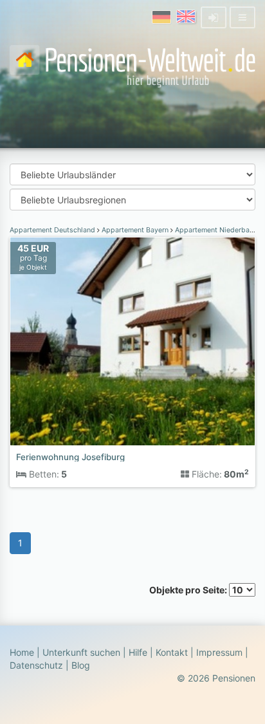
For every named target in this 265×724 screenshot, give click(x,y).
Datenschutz (36, 665)
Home (22, 652)
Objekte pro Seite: (189, 589)
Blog (80, 665)
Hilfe (138, 652)
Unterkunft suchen (81, 652)
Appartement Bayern (135, 230)
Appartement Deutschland (53, 230)
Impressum (219, 652)
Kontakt (172, 652)
